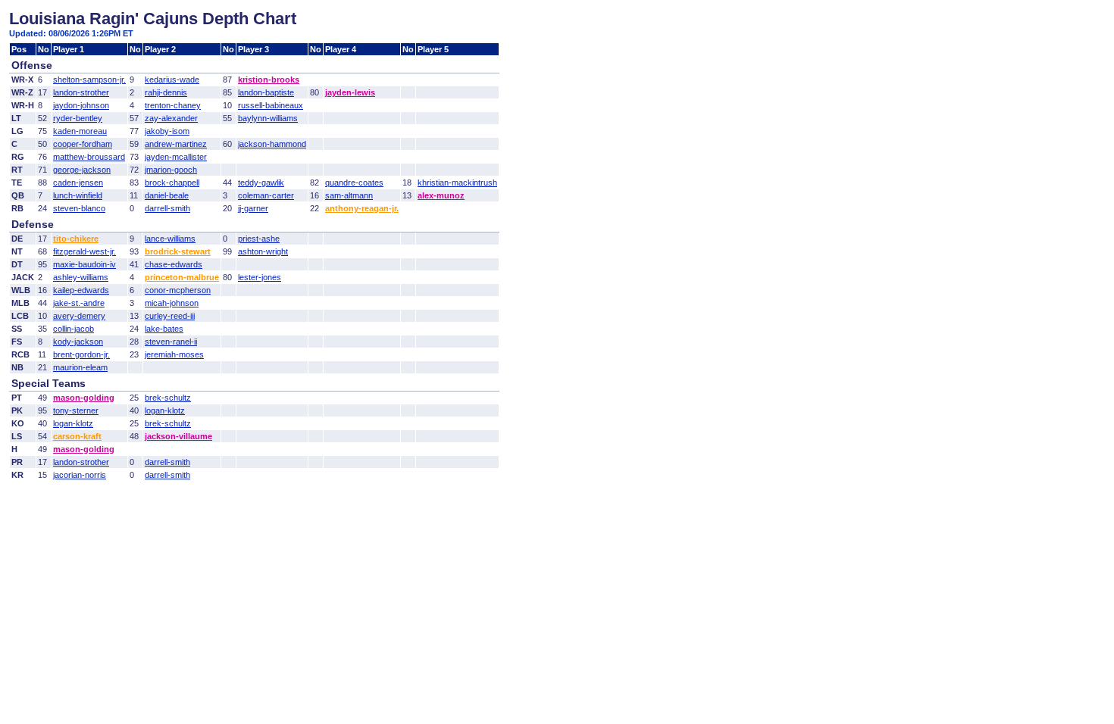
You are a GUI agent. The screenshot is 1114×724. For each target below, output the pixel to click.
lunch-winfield (77, 195)
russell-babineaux (270, 105)
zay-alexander (171, 118)
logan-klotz (165, 410)
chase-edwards (173, 264)
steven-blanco (79, 208)
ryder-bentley (77, 118)
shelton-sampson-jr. (89, 79)
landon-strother (81, 92)
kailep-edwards (81, 290)
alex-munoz (441, 195)
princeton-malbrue (182, 277)
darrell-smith (167, 208)
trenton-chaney (173, 105)
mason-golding (83, 397)
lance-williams (170, 238)
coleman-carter (266, 195)
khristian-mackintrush (457, 182)
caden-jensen (78, 182)
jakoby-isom (167, 131)
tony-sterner (76, 410)
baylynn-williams (268, 118)
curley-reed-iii (170, 315)
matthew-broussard (89, 156)
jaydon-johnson (81, 105)
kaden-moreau (80, 131)
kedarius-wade (172, 79)
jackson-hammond (272, 143)
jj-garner (253, 208)
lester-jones (259, 277)
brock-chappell (172, 182)
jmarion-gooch (171, 169)
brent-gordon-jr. (81, 354)
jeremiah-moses (174, 354)
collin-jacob (73, 328)
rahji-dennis (166, 92)
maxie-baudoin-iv (84, 264)
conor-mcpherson (178, 290)
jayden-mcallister (176, 156)
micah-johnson (172, 302)
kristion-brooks (268, 79)
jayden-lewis (350, 92)
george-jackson (82, 169)
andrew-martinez (176, 143)
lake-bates (164, 328)
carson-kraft (77, 436)
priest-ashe (259, 238)
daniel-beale (167, 195)
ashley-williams (80, 277)
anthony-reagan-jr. (362, 208)
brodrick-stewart (178, 251)
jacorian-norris (79, 474)
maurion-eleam (80, 367)
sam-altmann (349, 195)
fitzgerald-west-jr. (84, 251)
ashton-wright (263, 251)
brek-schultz (168, 397)
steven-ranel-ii (171, 341)
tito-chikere (76, 238)
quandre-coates (354, 182)
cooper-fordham (82, 143)
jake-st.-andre (79, 302)
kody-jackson (78, 341)
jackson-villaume (178, 436)
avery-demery (79, 315)
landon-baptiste (266, 92)
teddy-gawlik (261, 182)
